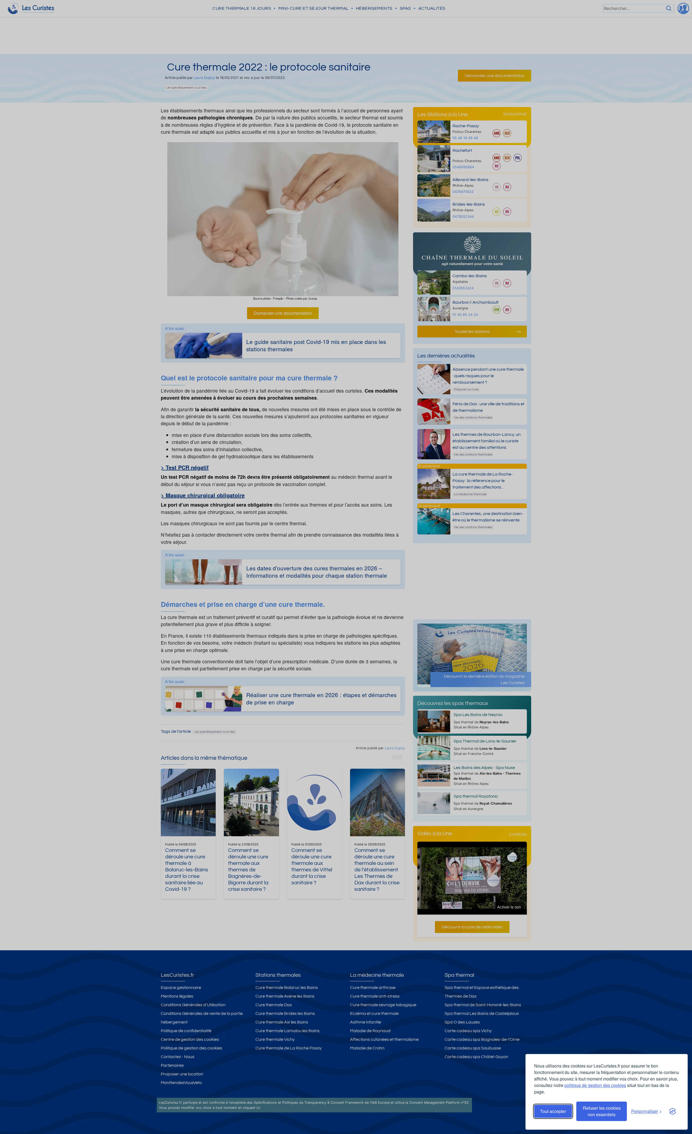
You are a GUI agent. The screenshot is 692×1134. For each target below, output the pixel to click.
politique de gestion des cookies (595, 1085)
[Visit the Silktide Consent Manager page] (672, 1111)
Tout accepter (553, 1111)
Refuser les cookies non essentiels (602, 1111)
